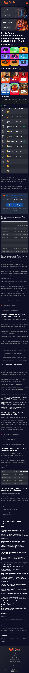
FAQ (14, 663)
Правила (15, 655)
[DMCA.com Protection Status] (14, 671)
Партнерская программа (14, 661)
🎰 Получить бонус (15, 205)
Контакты (14, 657)
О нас (14, 653)
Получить (5, 15)
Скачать (14, 665)
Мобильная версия (14, 659)
